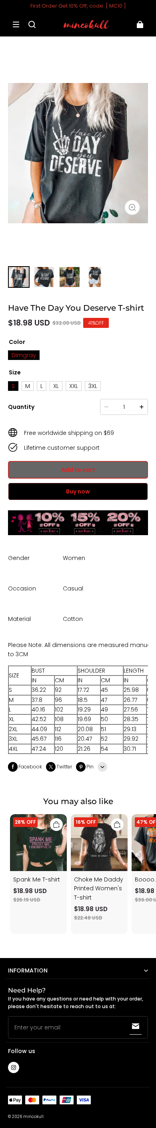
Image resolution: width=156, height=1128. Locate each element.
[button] (16, 24)
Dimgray (24, 355)
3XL (92, 386)
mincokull (33, 1117)
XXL (73, 386)
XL (56, 386)
